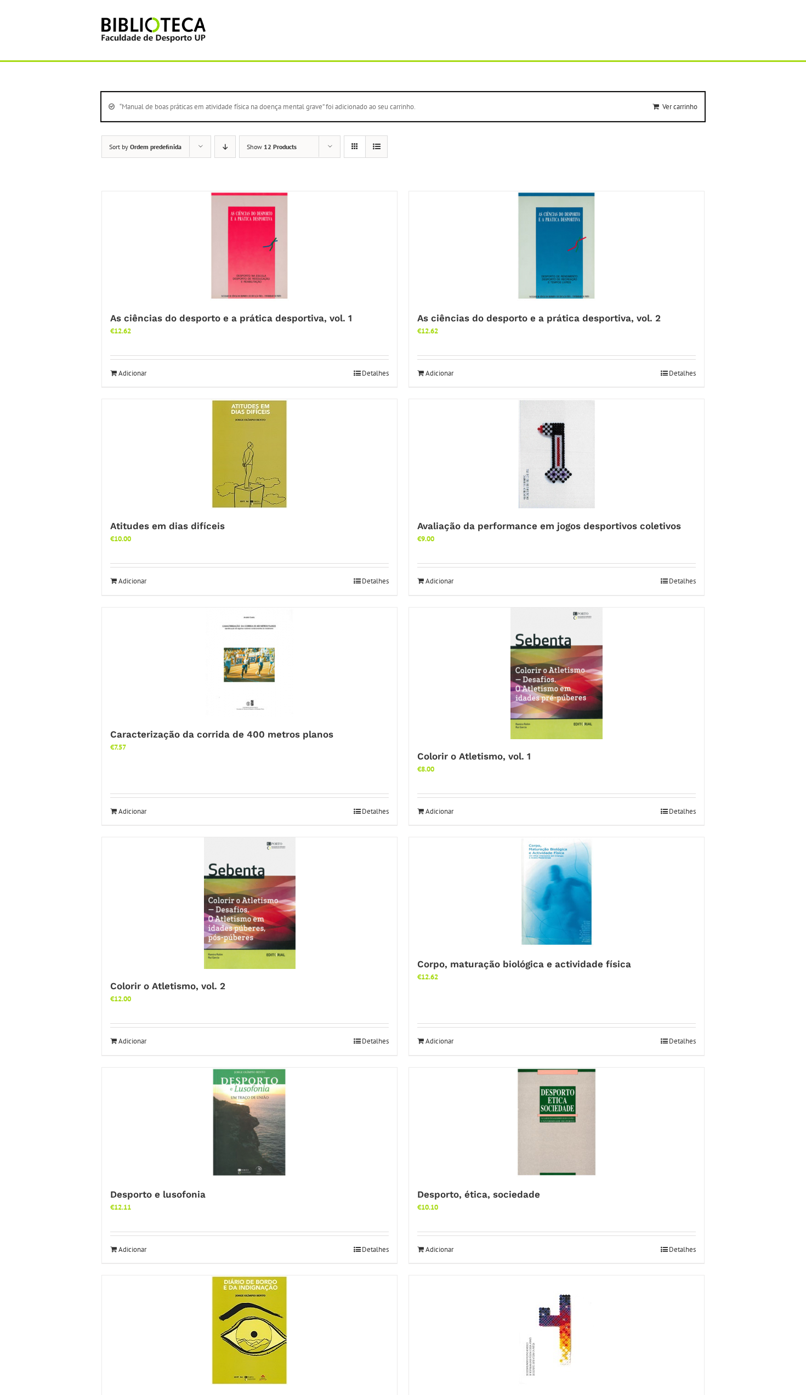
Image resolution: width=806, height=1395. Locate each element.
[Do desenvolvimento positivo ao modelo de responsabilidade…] (556, 1330)
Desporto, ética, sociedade (478, 1194)
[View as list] (376, 146)
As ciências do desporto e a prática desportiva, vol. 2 (539, 318)
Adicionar (132, 373)
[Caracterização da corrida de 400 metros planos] (249, 662)
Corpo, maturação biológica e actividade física (524, 964)
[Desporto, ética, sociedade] (556, 1122)
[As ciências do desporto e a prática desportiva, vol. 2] (556, 246)
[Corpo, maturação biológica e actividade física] (556, 892)
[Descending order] (225, 146)
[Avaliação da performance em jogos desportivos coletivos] (556, 454)
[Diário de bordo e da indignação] (249, 1330)
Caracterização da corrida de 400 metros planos (221, 734)
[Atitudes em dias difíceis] (249, 454)
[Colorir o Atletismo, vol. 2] (249, 903)
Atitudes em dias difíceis (167, 525)
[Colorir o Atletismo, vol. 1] (556, 673)
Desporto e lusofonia (158, 1194)
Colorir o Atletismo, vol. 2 (167, 985)
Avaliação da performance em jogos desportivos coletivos (549, 525)
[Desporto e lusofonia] (249, 1122)
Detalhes (375, 373)
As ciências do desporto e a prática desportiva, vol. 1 (231, 318)
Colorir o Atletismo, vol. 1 (474, 756)
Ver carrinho (679, 106)
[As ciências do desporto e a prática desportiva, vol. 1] (249, 246)
